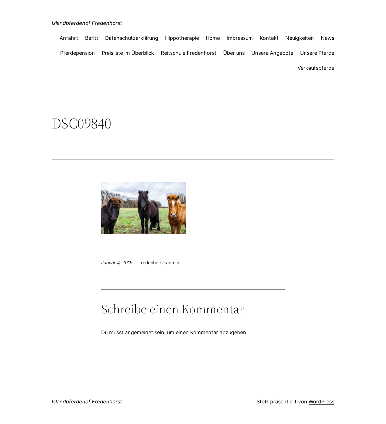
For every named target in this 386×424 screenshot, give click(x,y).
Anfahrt (69, 38)
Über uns (234, 53)
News (327, 38)
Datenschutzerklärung (131, 38)
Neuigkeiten (299, 38)
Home (213, 38)
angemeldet (139, 332)
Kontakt (269, 38)
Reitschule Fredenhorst (188, 53)
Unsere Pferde (317, 53)
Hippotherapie (182, 38)
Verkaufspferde (316, 68)
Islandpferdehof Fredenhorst (87, 23)
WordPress (321, 402)
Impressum (240, 38)
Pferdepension (77, 53)
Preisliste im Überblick (128, 53)
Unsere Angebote (272, 53)
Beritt (91, 38)
